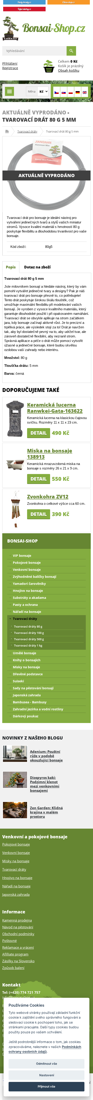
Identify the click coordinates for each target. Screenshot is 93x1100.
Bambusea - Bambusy (29, 702)
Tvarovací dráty (27, 131)
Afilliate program (15, 954)
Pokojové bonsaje (27, 562)
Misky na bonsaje (26, 667)
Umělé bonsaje (24, 653)
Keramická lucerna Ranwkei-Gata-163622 (55, 407)
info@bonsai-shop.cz (18, 997)
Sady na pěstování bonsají (33, 688)
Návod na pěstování (17, 927)
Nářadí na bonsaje (27, 611)
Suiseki (18, 681)
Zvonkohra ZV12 (47, 496)
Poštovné (9, 940)
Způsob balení (13, 967)
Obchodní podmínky (18, 934)
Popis (11, 267)
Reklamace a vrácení (18, 947)
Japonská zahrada (27, 695)
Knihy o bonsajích (26, 660)
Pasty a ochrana (25, 604)
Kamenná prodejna (17, 920)
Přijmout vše (46, 1086)
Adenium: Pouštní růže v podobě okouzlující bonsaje (46, 755)
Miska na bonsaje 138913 (49, 453)
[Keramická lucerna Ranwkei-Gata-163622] (15, 418)
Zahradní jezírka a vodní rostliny (38, 709)
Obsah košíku (68, 70)
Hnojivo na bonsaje (28, 590)
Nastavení (46, 1075)
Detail (38, 433)
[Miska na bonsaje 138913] (15, 464)
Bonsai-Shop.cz (8, 131)
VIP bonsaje (22, 555)
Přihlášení (9, 63)
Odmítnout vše (46, 1063)
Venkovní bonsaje (27, 569)
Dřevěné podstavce (28, 674)
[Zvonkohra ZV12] (15, 510)
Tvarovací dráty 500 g (29, 639)
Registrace (10, 68)
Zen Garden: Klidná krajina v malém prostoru (46, 812)
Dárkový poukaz (25, 716)
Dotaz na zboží (37, 267)
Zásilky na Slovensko (18, 961)
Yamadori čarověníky (29, 583)
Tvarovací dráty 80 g (28, 626)
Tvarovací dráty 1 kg (28, 645)
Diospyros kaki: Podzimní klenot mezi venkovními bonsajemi (44, 784)
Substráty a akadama (29, 597)
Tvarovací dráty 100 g (29, 633)
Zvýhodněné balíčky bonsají (34, 576)
